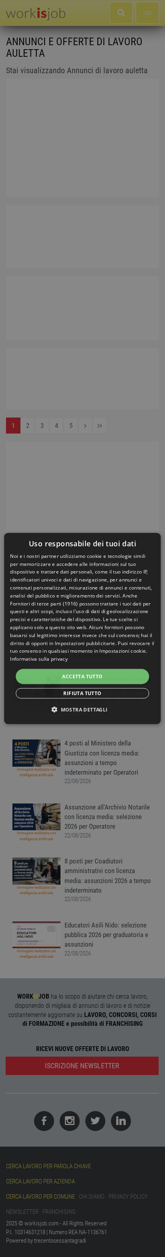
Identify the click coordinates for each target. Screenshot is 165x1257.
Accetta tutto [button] (82, 676)
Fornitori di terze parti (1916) (44, 603)
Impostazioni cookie (122, 650)
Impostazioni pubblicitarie (85, 642)
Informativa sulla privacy (39, 658)
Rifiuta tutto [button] (82, 693)
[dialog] (82, 628)
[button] (82, 709)
